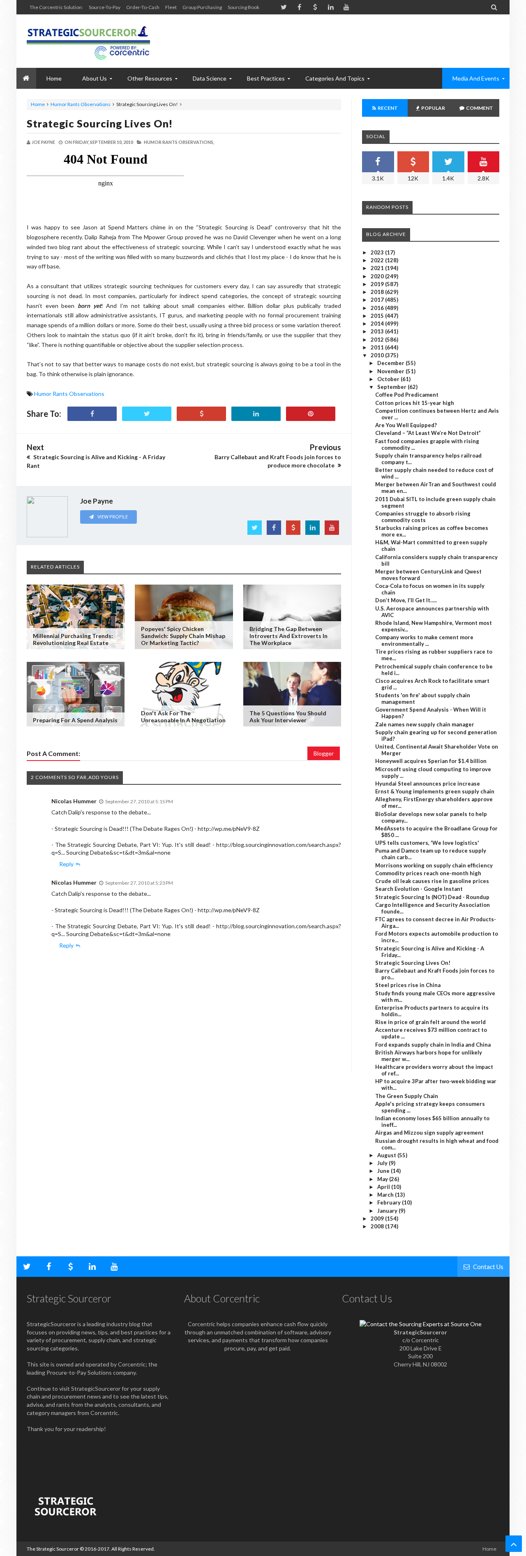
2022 (378, 260)
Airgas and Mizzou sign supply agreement (429, 1132)
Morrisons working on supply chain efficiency (434, 865)
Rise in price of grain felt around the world (430, 1022)
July (383, 1163)
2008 (378, 1226)
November (391, 371)
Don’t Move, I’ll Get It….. (406, 600)
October (389, 379)
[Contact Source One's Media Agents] (421, 1323)
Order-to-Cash (142, 7)
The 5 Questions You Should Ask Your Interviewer (287, 717)
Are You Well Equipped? (406, 425)
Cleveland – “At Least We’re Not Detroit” (428, 433)
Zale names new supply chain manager (424, 724)
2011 (378, 347)
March (386, 1194)
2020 (378, 276)
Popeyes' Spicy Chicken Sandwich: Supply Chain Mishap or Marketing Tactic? (183, 635)
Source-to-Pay (104, 7)
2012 (378, 339)
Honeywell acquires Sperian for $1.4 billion (431, 761)
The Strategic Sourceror (53, 1549)
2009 (378, 1218)
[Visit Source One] (201, 413)
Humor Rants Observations (81, 104)
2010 (378, 355)
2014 (378, 323)
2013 (378, 331)
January (388, 1210)
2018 (378, 292)
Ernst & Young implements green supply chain (434, 791)
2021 (378, 268)
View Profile (112, 516)
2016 (378, 308)
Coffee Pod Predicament (406, 394)
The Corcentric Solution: (56, 7)
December (391, 363)
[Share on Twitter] (146, 413)
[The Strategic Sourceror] (88, 41)
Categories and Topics (335, 78)
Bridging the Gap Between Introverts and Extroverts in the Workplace (288, 635)
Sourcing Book (243, 7)
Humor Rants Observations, (179, 142)
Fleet (171, 7)
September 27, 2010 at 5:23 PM (139, 883)
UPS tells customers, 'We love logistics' (427, 842)
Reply (66, 863)
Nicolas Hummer (74, 801)
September (392, 387)
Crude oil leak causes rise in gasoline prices (432, 881)
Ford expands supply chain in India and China (433, 1044)
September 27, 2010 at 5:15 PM (139, 801)
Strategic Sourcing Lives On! (100, 123)
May (383, 1179)
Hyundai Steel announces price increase (427, 783)
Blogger (324, 753)
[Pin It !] (310, 413)
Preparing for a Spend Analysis (75, 720)
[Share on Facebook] (92, 413)
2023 (378, 252)
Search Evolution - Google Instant (419, 889)
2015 (378, 315)
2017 (378, 299)
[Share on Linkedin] (256, 413)
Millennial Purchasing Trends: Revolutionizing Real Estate (73, 639)
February (389, 1202)
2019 (378, 284)
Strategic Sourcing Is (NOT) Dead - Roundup (432, 897)
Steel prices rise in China (408, 985)
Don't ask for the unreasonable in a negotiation (183, 717)
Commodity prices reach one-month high (428, 873)
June (384, 1171)
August (387, 1155)
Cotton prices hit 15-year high (414, 403)
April (384, 1187)
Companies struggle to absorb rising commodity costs (423, 516)
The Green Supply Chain (406, 1096)
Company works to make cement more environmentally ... (424, 640)
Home (38, 104)
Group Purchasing (202, 7)
